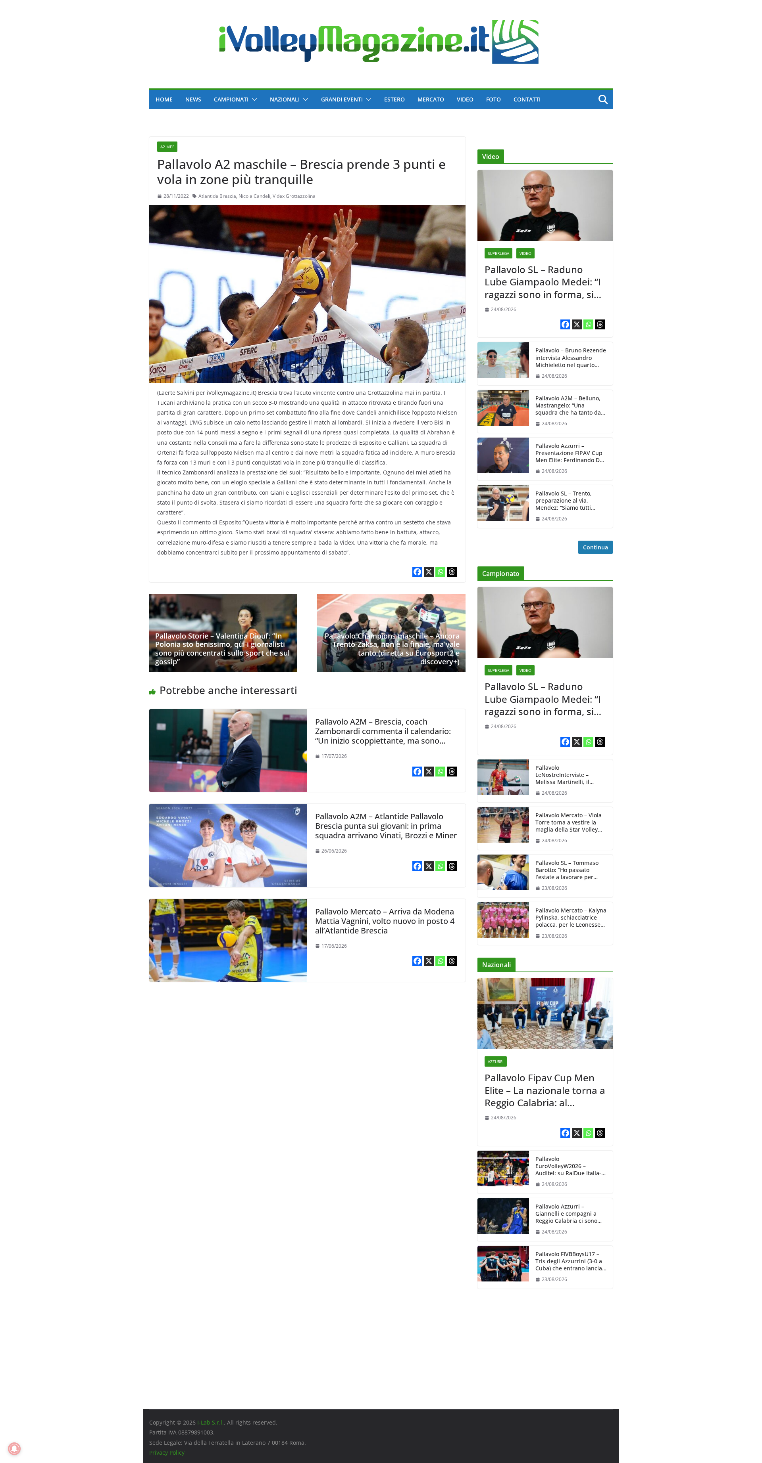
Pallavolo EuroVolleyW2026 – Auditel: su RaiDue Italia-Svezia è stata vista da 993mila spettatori (568, 1166)
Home (164, 99)
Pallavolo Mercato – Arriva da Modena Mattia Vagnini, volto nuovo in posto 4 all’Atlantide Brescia (384, 921)
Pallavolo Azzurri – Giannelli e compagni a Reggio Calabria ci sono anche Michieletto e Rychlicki (566, 1214)
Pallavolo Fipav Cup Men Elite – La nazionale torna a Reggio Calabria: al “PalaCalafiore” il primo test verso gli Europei (545, 1090)
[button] (252, 99)
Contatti (527, 99)
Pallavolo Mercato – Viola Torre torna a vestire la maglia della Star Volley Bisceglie (568, 823)
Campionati (231, 99)
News (193, 99)
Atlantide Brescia (217, 196)
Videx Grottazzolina (294, 196)
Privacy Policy (167, 1452)
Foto (493, 99)
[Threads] (452, 572)
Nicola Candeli (254, 196)
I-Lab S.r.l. (210, 1422)
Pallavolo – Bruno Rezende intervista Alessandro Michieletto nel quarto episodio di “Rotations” (570, 358)
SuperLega (498, 253)
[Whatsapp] (440, 572)
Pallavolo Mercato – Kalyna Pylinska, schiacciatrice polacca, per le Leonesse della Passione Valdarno (570, 918)
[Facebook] (417, 572)
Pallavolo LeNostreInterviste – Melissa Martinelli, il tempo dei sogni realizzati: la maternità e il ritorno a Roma (570, 775)
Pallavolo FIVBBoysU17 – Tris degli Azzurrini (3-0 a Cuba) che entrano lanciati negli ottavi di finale (570, 1261)
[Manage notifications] (14, 1448)
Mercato (431, 99)
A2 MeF (167, 146)
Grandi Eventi (342, 99)
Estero (394, 99)
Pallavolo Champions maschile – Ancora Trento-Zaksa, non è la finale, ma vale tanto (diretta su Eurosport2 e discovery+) (392, 648)
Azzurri (496, 1061)
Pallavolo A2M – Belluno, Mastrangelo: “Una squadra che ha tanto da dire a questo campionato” (570, 406)
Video (465, 99)
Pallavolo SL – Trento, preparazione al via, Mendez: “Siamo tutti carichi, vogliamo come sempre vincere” (565, 501)
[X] (429, 572)
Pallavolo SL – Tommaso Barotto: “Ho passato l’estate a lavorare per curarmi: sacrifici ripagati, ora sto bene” (569, 870)
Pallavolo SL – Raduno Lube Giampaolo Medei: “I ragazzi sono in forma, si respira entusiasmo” (543, 281)
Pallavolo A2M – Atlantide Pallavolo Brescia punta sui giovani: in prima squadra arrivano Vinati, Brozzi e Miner (386, 826)
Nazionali (285, 99)
